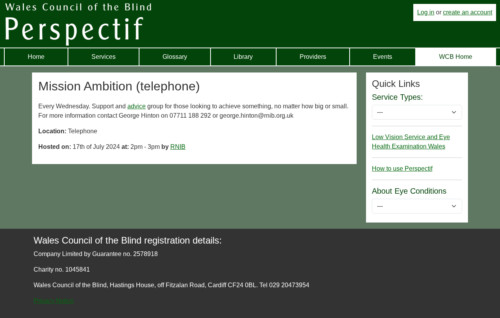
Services (103, 56)
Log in (425, 12)
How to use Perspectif (402, 168)
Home (36, 56)
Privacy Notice (54, 300)
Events (382, 56)
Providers (313, 56)
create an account (467, 12)
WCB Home (455, 56)
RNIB (178, 146)
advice (136, 106)
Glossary (174, 56)
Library (243, 56)
